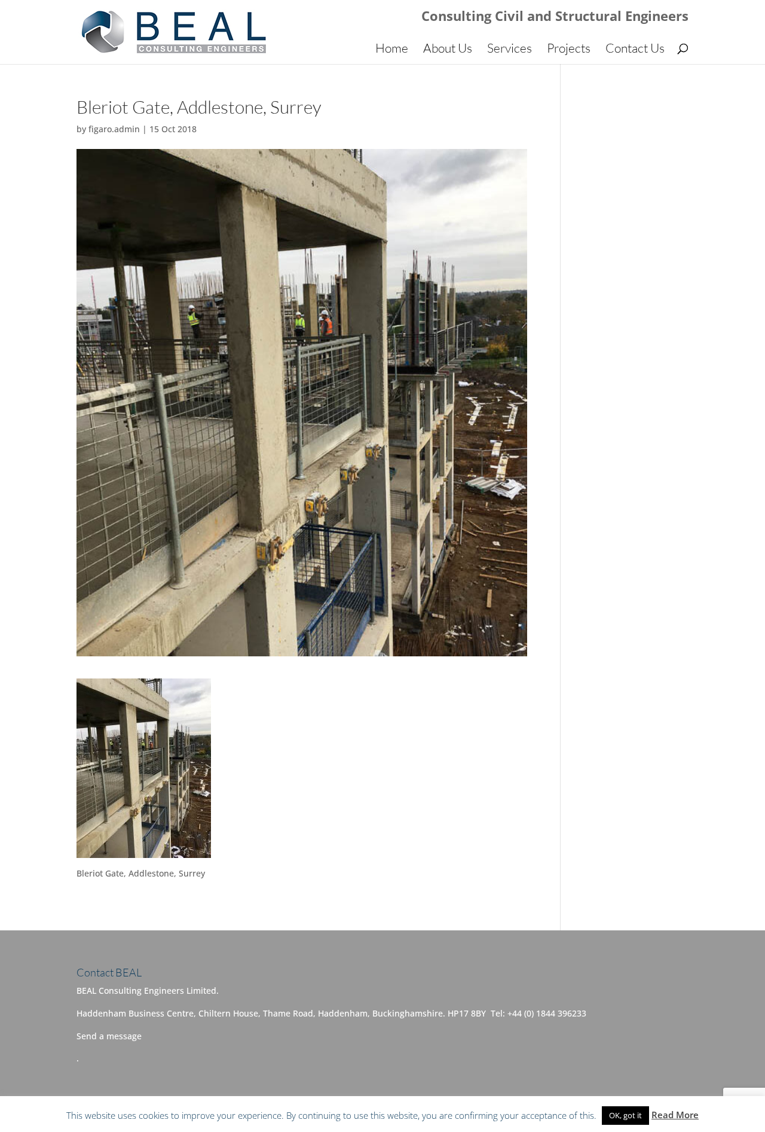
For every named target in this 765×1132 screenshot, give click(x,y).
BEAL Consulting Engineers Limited (221, 1115)
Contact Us (635, 50)
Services (509, 50)
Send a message (109, 1036)
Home (391, 50)
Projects (568, 50)
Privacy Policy (330, 1115)
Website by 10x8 (446, 1115)
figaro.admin (114, 129)
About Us (447, 50)
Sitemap (386, 1115)
